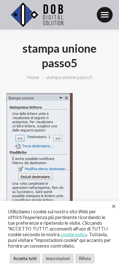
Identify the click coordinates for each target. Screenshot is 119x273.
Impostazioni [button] (58, 258)
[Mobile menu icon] (105, 15)
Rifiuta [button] (85, 258)
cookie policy (74, 234)
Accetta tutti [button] (24, 258)
